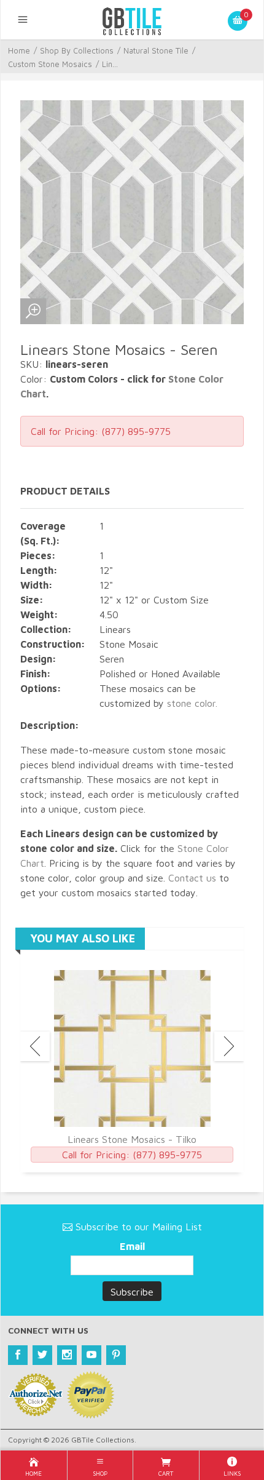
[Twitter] (42, 1355)
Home (19, 50)
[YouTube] (91, 1355)
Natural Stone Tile (155, 50)
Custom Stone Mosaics (50, 64)
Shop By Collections (77, 50)
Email (132, 1246)
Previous (35, 1046)
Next (229, 1046)
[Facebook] (18, 1355)
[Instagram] (67, 1355)
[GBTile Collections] (132, 19)
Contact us (192, 877)
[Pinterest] (116, 1355)
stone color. (192, 703)
